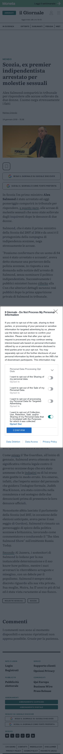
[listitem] (31, 370)
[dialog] (31, 377)
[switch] (50, 377)
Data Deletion (13, 441)
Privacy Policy (50, 441)
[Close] (57, 312)
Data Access (31, 441)
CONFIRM (19, 430)
